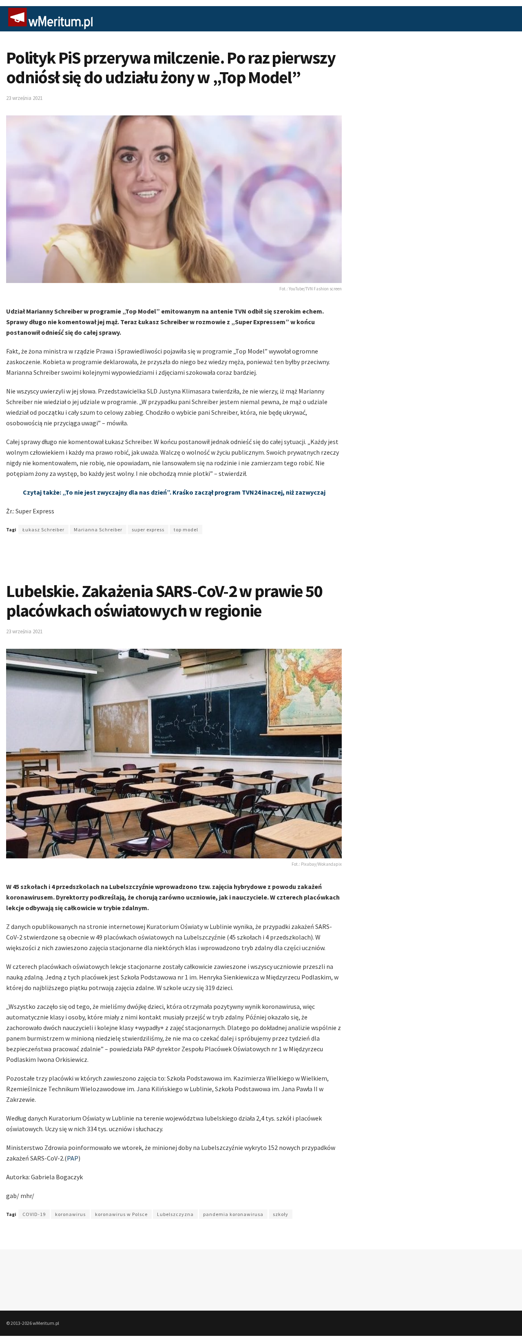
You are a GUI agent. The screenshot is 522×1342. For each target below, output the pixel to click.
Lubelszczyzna (175, 1214)
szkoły (280, 1214)
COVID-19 (34, 1214)
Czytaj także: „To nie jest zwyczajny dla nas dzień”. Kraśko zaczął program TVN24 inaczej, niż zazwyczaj (174, 492)
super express (148, 529)
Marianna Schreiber (98, 529)
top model (186, 529)
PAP (72, 1158)
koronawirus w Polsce (121, 1214)
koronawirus (70, 1214)
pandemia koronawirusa (233, 1214)
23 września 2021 (24, 98)
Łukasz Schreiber (43, 529)
